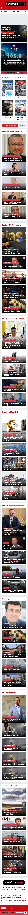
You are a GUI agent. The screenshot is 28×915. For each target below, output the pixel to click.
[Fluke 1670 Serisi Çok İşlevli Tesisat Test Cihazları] (14, 385)
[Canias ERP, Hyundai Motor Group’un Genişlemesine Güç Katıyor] (14, 291)
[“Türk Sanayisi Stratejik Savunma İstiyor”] (14, 802)
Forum (4, 897)
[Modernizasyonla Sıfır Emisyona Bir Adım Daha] (14, 852)
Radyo (10, 895)
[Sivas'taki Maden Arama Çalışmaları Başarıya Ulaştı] (14, 823)
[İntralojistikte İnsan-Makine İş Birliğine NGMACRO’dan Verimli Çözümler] (14, 428)
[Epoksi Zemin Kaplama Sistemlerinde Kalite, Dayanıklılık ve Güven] (14, 730)
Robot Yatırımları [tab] (10, 125)
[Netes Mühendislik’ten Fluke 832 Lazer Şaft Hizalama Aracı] (14, 399)
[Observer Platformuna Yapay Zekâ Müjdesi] (14, 169)
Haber (4, 895)
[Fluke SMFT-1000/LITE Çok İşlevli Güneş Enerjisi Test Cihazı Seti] (14, 572)
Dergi (16, 895)
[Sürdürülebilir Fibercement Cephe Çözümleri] (14, 708)
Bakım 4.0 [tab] (22, 125)
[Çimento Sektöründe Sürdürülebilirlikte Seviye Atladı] (14, 867)
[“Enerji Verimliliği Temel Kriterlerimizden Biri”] (14, 636)
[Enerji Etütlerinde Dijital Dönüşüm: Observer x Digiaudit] (14, 147)
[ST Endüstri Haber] (15, 4)
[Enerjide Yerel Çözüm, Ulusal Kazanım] (14, 212)
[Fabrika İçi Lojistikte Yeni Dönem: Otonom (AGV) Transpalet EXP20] (14, 478)
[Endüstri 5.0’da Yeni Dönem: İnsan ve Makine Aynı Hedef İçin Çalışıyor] (14, 306)
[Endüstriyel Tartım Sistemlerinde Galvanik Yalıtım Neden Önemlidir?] (14, 356)
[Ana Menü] (1, 4)
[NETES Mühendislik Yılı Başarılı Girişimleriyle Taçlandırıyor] (14, 650)
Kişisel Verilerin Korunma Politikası (12, 900)
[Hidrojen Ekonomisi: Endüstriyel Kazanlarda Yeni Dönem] (14, 198)
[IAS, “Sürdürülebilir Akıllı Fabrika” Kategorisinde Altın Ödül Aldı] (14, 277)
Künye (25, 900)
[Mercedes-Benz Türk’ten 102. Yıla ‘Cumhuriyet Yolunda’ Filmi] (14, 837)
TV (21, 895)
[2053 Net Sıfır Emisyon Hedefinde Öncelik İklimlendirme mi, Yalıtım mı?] (14, 759)
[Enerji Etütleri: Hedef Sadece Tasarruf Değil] (14, 183)
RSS (4, 908)
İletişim (4, 899)
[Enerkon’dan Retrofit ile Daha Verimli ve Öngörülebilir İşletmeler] (14, 521)
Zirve (9, 897)
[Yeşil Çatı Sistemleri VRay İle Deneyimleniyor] (14, 744)
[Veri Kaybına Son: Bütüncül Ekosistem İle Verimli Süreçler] (14, 615)
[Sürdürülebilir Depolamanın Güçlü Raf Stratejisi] (14, 464)
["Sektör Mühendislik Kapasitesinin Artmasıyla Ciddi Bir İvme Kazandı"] (14, 586)
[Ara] (2, 8)
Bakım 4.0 (16, 12)
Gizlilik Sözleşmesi (18, 897)
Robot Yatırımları (6, 12)
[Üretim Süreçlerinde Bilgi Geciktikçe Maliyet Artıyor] (14, 241)
